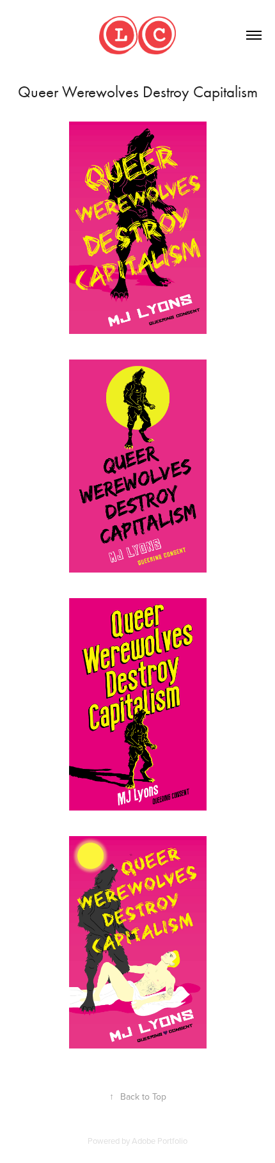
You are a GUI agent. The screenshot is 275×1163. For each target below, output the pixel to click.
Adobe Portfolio (159, 1140)
